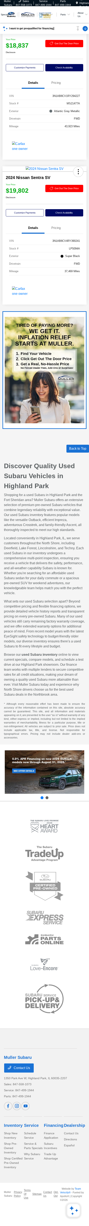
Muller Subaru (8, 1194)
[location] (77, 3)
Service (31, 1125)
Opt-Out (56, 1194)
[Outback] (44, 772)
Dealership (74, 1125)
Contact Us (21, 1068)
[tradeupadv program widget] (44, 853)
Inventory (13, 1125)
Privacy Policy (18, 1194)
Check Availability (64, 67)
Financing (53, 1125)
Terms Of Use (27, 1194)
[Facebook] (8, 1106)
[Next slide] (47, 797)
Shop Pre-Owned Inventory (10, 1148)
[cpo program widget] (44, 886)
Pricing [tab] (56, 82)
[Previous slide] (42, 797)
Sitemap (37, 1194)
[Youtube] (25, 1106)
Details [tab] (33, 82)
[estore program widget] (44, 939)
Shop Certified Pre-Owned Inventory (13, 1163)
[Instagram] (17, 1106)
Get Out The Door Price (67, 43)
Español (69, 1145)
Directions (70, 1139)
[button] (78, 172)
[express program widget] (44, 917)
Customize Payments (25, 67)
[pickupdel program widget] (44, 999)
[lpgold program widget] (44, 826)
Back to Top (77, 448)
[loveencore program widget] (44, 964)
